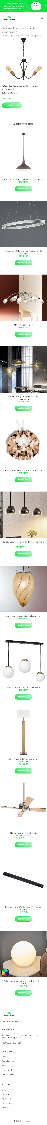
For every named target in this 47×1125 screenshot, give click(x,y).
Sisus (4, 1065)
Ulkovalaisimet (8, 1074)
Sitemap (5, 1108)
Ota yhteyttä (7, 1094)
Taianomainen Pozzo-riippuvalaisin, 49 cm (23, 616)
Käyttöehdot (7, 1099)
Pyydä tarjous (36, 5)
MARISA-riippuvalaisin (23, 325)
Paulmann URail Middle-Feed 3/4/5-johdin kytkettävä (23, 908)
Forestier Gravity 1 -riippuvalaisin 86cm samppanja (23, 397)
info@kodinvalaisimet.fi (11, 1043)
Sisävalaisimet (19, 86)
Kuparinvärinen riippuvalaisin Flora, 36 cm (23, 470)
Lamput (5, 1056)
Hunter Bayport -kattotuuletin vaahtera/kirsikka (23, 834)
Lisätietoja (12, 105)
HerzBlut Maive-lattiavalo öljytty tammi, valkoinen (23, 760)
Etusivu (5, 36)
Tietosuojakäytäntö (10, 1103)
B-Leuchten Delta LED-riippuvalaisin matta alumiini (23, 252)
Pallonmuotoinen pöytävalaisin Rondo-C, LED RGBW (24, 982)
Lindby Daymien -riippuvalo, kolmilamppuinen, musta (23, 543)
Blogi (4, 1090)
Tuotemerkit (7, 1070)
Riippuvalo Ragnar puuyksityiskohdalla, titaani (23, 179)
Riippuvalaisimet (32, 86)
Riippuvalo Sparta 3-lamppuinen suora (23, 687)
